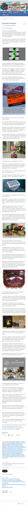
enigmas (20, 443)
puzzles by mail (5, 452)
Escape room (9, 445)
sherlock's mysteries (6, 455)
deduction (4, 443)
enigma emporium (15, 443)
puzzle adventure (22, 449)
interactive (22, 446)
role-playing (8, 453)
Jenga (8, 447)
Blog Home (4, 12)
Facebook (6, 426)
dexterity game (9, 443)
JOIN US (4, 471)
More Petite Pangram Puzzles (10, 448)
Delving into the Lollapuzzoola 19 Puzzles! (10, 479)
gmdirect (13, 25)
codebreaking (12, 442)
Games (7, 441)
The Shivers (16, 293)
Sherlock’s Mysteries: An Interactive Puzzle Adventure (12, 242)
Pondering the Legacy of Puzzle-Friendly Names (12, 480)
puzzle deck (4, 451)
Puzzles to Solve (5, 14)
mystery (3, 449)
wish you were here (21, 456)
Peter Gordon (8, 449)
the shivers (15, 456)
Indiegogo (11, 32)
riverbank (4, 453)
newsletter (8, 420)
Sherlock (15, 454)
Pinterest (19, 426)
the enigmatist (17, 455)
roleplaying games (5, 454)
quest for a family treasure (18, 452)
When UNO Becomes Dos (7, 487)
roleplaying (13, 453)
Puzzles (17, 441)
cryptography (17, 442)
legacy (3, 448)
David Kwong (23, 442)
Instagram (21, 424)
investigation (4, 447)
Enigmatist (22, 206)
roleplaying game (18, 453)
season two (11, 454)
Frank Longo (13, 446)
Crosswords (16, 12)
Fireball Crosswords (15, 445)
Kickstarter (6, 32)
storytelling (12, 455)
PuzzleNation (13, 441)
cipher (8, 442)
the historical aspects (14, 207)
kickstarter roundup (18, 447)
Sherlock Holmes (21, 454)
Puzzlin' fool (10, 452)
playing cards (13, 449)
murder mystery (19, 448)
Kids (9, 441)
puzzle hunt (9, 451)
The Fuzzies (20, 161)
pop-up (17, 449)
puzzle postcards (14, 451)
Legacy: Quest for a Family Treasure (9, 332)
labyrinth (24, 447)
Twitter (16, 426)
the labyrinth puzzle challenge (7, 456)
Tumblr (5, 427)
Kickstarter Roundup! (9, 23)
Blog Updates (5, 462)
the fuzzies (23, 455)
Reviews (10, 12)
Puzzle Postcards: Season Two (15, 117)
